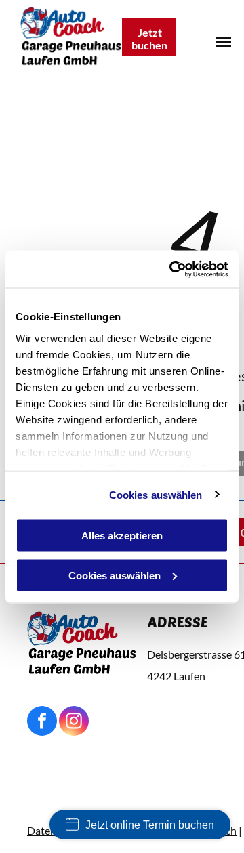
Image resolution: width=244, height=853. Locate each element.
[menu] (223, 42)
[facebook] (42, 722)
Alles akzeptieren (122, 535)
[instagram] (74, 722)
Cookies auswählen (156, 494)
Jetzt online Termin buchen (149, 825)
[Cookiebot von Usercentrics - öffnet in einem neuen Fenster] (172, 269)
